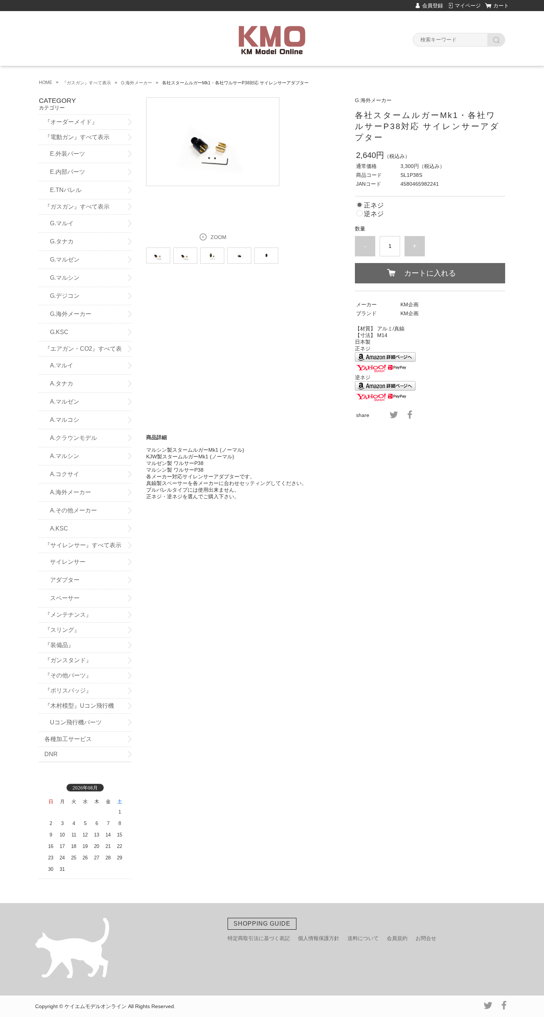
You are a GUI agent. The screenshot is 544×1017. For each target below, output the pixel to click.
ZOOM (218, 237)
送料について (363, 938)
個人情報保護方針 (318, 938)
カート (501, 6)
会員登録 (432, 6)
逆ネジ (374, 214)
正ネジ (374, 205)
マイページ (468, 6)
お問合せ (426, 938)
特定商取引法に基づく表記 (259, 938)
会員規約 (397, 938)
